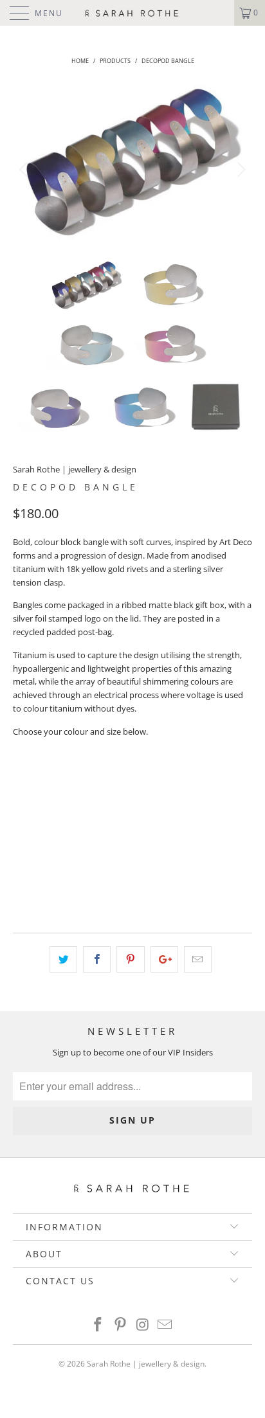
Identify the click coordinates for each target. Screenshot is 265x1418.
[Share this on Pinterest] (130, 959)
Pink (30, 811)
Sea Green (82, 811)
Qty (21, 844)
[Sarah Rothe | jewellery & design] (132, 13)
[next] (239, 170)
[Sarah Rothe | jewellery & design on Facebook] (98, 1325)
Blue (71, 779)
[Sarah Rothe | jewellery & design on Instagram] (143, 1325)
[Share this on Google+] (164, 959)
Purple (116, 779)
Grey (30, 779)
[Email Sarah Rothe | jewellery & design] (165, 1325)
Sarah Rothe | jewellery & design (74, 469)
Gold (205, 779)
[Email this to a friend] (198, 959)
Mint (163, 779)
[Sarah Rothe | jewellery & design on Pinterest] (121, 1325)
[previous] (25, 170)
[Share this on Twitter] (63, 959)
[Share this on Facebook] (97, 959)
